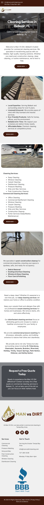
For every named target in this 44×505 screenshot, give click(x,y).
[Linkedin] (22, 432)
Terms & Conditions (22, 501)
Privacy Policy (35, 500)
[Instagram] (27, 432)
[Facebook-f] (17, 432)
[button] (40, 9)
